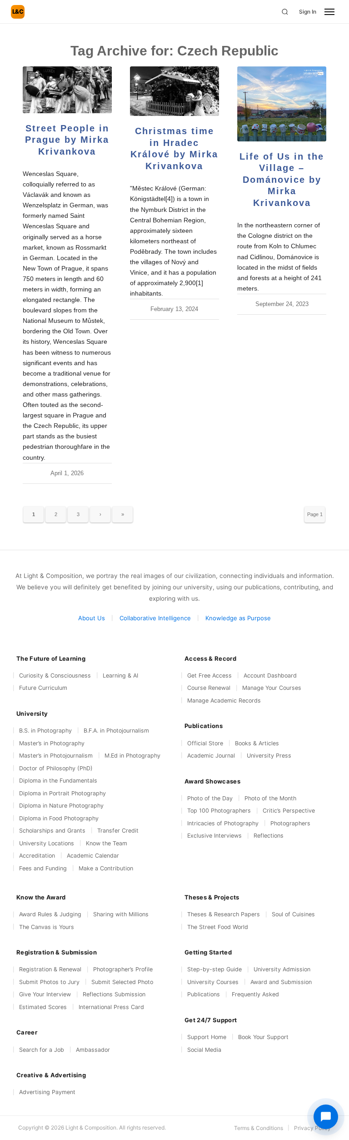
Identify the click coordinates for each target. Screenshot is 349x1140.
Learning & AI (120, 675)
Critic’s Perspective (289, 810)
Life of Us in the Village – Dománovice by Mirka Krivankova (281, 179)
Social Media (204, 1049)
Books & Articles (257, 743)
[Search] (285, 12)
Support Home (206, 1037)
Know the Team (106, 843)
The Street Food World (217, 927)
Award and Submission (281, 982)
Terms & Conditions (258, 1128)
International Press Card (111, 1007)
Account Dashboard (270, 675)
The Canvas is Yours (46, 927)
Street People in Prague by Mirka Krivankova (67, 139)
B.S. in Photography (45, 730)
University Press (269, 755)
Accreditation (37, 855)
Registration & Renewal (50, 969)
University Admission (282, 969)
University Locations (46, 843)
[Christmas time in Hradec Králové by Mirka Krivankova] (174, 91)
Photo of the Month (270, 798)
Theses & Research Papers (223, 914)
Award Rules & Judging (50, 914)
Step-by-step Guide (214, 969)
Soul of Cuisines (293, 914)
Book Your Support (263, 1037)
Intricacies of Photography (223, 823)
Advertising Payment (47, 1092)
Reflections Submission (114, 994)
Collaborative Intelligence (155, 618)
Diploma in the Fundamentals (58, 780)
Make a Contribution (106, 868)
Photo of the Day (210, 798)
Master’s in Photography (52, 743)
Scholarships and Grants (52, 830)
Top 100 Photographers (219, 810)
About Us (91, 618)
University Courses (213, 982)
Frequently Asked (255, 994)
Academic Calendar (93, 855)
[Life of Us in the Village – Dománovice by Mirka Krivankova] (281, 103)
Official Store (205, 743)
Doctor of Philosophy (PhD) (56, 768)
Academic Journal (211, 755)
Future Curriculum (43, 687)
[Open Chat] (326, 1117)
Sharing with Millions (121, 914)
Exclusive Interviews (214, 835)
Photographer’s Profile (123, 969)
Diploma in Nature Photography (61, 805)
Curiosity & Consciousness (55, 675)
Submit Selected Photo (122, 982)
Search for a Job (41, 1049)
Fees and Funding (43, 868)
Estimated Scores (43, 1007)
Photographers (290, 823)
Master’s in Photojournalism (56, 755)
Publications (203, 994)
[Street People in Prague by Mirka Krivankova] (67, 89)
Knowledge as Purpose (238, 618)
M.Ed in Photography (132, 755)
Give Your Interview (45, 994)
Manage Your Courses (271, 687)
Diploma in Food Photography (59, 818)
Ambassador (93, 1049)
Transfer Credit (118, 830)
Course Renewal (208, 687)
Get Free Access (209, 675)
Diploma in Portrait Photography (62, 793)
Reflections (269, 835)
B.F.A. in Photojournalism (116, 730)
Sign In (307, 11)
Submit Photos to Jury (49, 982)
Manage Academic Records (224, 700)
